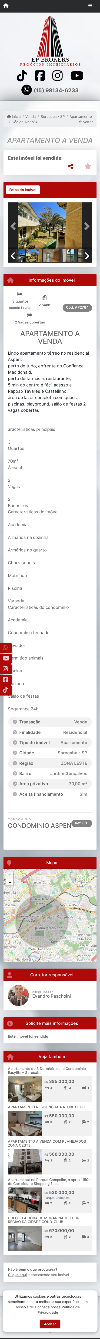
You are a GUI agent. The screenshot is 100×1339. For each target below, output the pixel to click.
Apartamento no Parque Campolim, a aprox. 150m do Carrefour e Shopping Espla (49, 1181)
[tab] (23, 189)
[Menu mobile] (5, 6)
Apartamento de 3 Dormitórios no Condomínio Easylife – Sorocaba (47, 1070)
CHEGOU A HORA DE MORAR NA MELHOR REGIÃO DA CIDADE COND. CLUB (44, 1220)
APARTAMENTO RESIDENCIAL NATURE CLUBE (47, 1107)
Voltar (87, 122)
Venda (30, 116)
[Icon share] (22, 75)
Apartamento (81, 116)
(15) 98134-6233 (56, 90)
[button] (14, 226)
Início (16, 116)
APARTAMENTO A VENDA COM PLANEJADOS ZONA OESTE (47, 1143)
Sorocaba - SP (53, 116)
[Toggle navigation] (90, 6)
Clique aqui (17, 1275)
